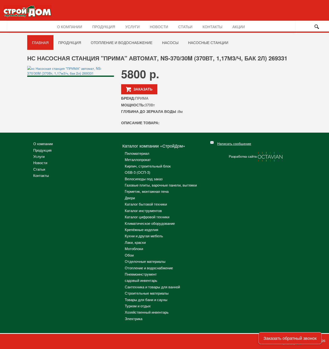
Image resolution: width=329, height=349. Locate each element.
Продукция (103, 26)
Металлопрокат (138, 159)
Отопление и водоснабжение (121, 42)
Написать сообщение (234, 143)
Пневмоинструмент (141, 274)
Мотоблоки (134, 248)
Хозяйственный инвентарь (147, 312)
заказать (142, 89)
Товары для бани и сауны (146, 299)
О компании (69, 26)
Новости (159, 26)
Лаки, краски (135, 242)
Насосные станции (208, 42)
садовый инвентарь (141, 280)
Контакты (212, 26)
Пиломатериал (137, 153)
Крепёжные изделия (141, 229)
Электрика (133, 318)
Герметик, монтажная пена (147, 191)
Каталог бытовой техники (146, 204)
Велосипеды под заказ (144, 178)
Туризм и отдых (138, 305)
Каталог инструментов (143, 210)
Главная (40, 42)
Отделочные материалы (145, 261)
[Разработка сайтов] (270, 156)
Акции (238, 26)
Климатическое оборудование (150, 223)
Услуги (132, 26)
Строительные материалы (147, 293)
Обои (129, 255)
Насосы (170, 42)
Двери (130, 197)
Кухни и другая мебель (144, 235)
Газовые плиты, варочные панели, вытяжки (161, 184)
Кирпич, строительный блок (148, 165)
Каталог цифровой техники (147, 216)
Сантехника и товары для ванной (152, 286)
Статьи (185, 26)
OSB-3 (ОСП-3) (137, 172)
